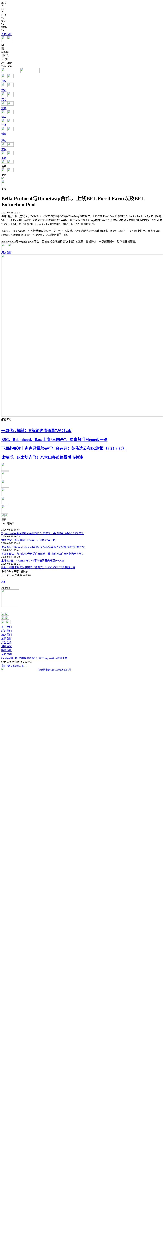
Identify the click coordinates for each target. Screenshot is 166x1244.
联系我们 (6, 630)
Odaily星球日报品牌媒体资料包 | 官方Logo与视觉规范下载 (34, 658)
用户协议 (6, 646)
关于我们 (6, 627)
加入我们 (6, 634)
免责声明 (6, 654)
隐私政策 (6, 650)
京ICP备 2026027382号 (14, 665)
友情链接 (6, 638)
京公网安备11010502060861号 (54, 669)
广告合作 (6, 642)
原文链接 (6, 252)
